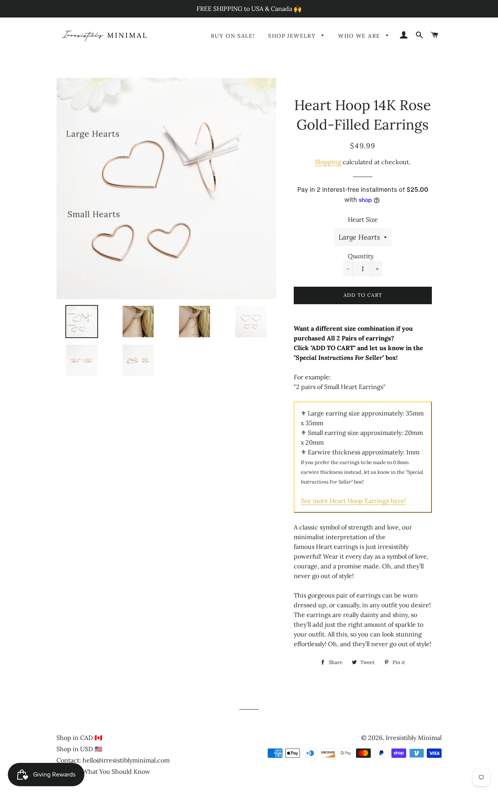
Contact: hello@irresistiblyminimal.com (113, 760)
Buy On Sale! (233, 35)
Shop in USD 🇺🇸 (79, 749)
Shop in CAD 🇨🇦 (79, 737)
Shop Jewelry (292, 35)
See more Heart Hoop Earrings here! (353, 501)
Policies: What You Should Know (103, 771)
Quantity (361, 256)
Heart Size (363, 219)
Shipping (328, 162)
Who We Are (360, 35)
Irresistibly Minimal (414, 737)
